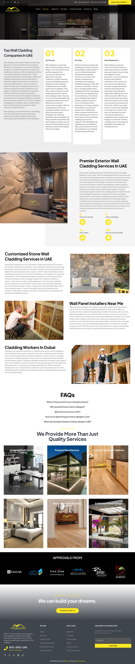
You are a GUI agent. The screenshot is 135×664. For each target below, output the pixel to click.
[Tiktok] (18, 2)
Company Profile (75, 9)
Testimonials (71, 639)
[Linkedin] (15, 2)
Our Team (63, 9)
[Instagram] (11, 2)
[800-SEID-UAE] (6, 648)
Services (45, 9)
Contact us (88, 9)
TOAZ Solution (80, 661)
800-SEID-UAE (18, 647)
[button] (46, 9)
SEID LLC (67, 661)
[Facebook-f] (4, 2)
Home (38, 9)
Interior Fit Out (45, 639)
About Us (55, 9)
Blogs (96, 9)
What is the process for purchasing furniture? (67, 402)
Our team (70, 635)
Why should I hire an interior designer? (67, 407)
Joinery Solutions (46, 650)
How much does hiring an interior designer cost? (67, 416)
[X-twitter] (8, 2)
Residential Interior (47, 647)
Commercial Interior (47, 643)
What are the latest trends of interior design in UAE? (67, 421)
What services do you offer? (67, 411)
